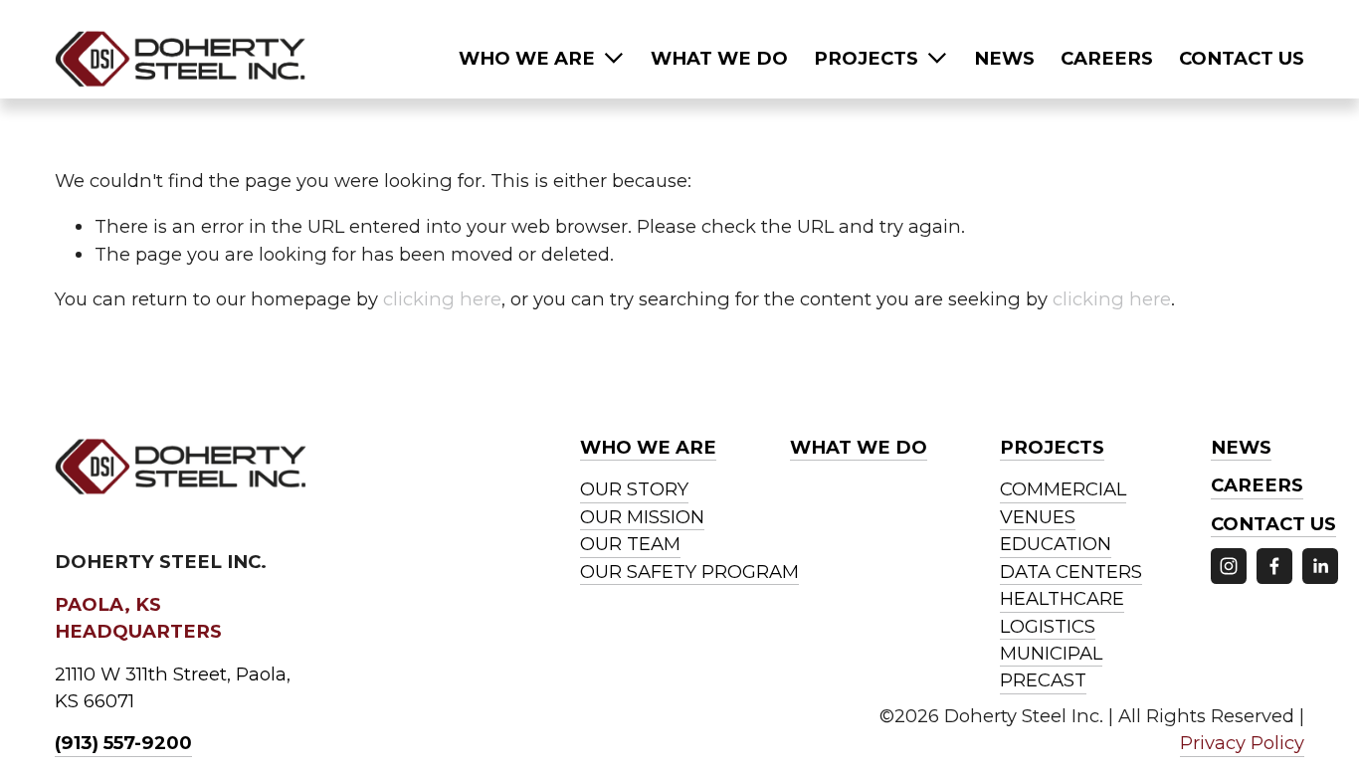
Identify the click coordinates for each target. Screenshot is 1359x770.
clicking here (442, 299)
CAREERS (1107, 58)
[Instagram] (1229, 566)
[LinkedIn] (1320, 566)
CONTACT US (1241, 58)
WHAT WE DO (719, 58)
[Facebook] (1274, 566)
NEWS (1004, 58)
